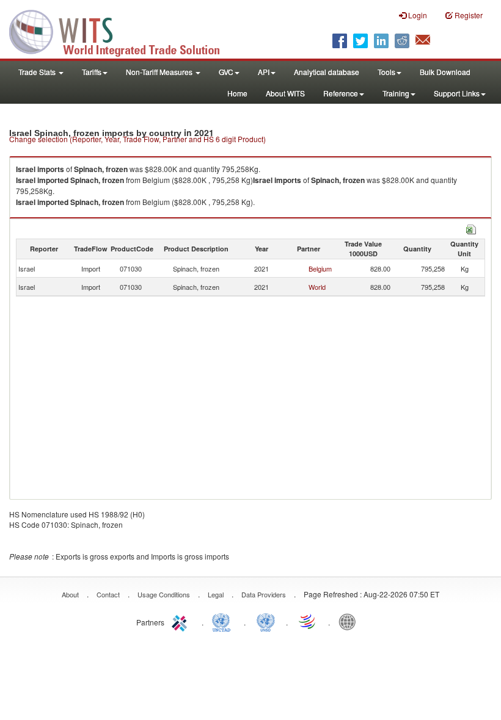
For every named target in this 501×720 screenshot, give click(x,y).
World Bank (350, 621)
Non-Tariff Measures (160, 72)
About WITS (285, 93)
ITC (181, 621)
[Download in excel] (471, 228)
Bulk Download (445, 72)
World (317, 287)
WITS (122, 30)
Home (237, 93)
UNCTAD (223, 621)
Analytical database (326, 72)
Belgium (320, 268)
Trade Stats (37, 72)
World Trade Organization (308, 621)
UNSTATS (266, 621)
